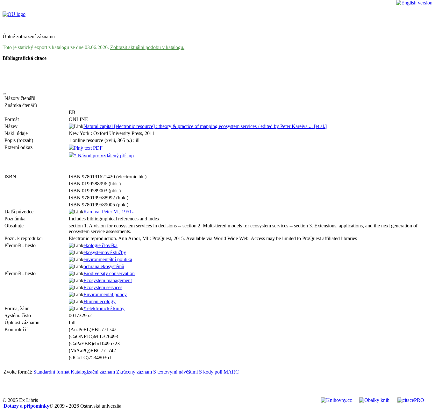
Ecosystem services (102, 287)
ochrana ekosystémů (103, 266)
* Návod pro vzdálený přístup (104, 155)
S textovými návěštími (175, 372)
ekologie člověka (100, 245)
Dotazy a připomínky (26, 406)
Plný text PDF (88, 148)
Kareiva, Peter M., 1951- (108, 211)
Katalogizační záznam (93, 372)
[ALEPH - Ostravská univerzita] (14, 14)
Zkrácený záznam (134, 372)
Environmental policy (105, 294)
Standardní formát (51, 372)
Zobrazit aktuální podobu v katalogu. (147, 47)
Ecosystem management (107, 280)
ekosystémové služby (104, 252)
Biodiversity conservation (109, 273)
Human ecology (99, 301)
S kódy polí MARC (219, 372)
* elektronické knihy (104, 308)
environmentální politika (107, 259)
